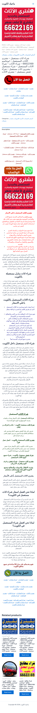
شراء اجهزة (30, 109)
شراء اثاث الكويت (8, 112)
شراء (27, 161)
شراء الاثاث (11, 102)
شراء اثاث (31, 147)
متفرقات (4, 55)
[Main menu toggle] (33, 4)
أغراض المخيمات (30, 55)
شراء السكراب (20, 102)
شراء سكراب (13, 88)
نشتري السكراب (23, 88)
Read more (7, 655)
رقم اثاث (24, 154)
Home (4, 45)
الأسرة (22, 55)
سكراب (28, 45)
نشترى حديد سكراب (26, 95)
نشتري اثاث (29, 461)
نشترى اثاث (31, 154)
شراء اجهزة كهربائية (19, 109)
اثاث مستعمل (16, 140)
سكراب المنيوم (14, 95)
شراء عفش (7, 140)
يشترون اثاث (30, 140)
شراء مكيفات (15, 105)
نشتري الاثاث (30, 102)
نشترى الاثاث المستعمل (27, 134)
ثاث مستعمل (17, 156)
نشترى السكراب (9, 147)
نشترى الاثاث (15, 143)
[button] (32, 10)
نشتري (31, 88)
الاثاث (16, 330)
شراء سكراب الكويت (21, 112)
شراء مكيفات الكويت (18, 114)
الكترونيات (16, 55)
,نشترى (21, 420)
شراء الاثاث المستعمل (16, 136)
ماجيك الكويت (8, 3)
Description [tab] (6, 129)
